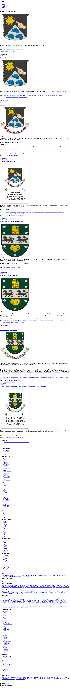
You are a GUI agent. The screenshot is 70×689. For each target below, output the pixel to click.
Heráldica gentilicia (7, 450)
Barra (5, 522)
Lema (65, 152)
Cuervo (67, 585)
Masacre (15, 592)
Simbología (12, 155)
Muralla (50, 601)
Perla (5, 533)
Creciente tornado (27, 575)
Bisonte (28, 585)
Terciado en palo (6, 464)
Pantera (34, 587)
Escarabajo (9, 586)
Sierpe (64, 587)
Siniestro (30, 95)
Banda (5, 521)
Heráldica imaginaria (7, 454)
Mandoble (20, 601)
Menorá (37, 601)
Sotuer (5, 536)
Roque (52, 602)
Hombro (10, 592)
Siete (20, 320)
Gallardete (5, 638)
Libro (52, 600)
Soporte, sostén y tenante (8, 624)
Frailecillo (26, 586)
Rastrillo (11, 603)
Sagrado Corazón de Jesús (21, 606)
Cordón (44, 598)
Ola (7, 576)
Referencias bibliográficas (8, 656)
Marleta (21, 587)
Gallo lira (34, 586)
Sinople (7, 320)
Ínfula (22, 600)
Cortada (35, 95)
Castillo (31, 320)
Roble (56, 580)
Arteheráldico (3, 1)
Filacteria (37, 599)
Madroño (21, 580)
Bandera (5, 635)
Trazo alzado (25, 97)
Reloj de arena (48, 602)
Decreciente (32, 575)
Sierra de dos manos (23, 603)
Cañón (14, 598)
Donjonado (61, 598)
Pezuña (51, 592)
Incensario (24, 600)
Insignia (5, 634)
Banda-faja (5, 565)
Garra (63, 591)
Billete (5, 557)
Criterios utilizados (7, 657)
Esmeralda (39, 575)
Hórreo (6, 600)
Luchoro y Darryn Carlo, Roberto (9, 270)
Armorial (28, 687)
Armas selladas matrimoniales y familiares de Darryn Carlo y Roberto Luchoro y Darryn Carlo (23, 386)
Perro (54, 95)
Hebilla (64, 599)
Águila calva (9, 585)
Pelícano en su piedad (45, 587)
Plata (10, 95)
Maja (42, 601)
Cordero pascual (27, 606)
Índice (25, 687)
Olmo (35, 580)
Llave (10, 601)
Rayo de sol (14, 576)
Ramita (67, 592)
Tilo (63, 580)
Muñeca (37, 95)
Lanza (41, 600)
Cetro (29, 598)
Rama (65, 592)
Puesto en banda (41, 95)
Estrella (45, 320)
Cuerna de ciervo (46, 591)
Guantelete (59, 599)
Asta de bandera (53, 597)
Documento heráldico (20, 215)
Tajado (5, 461)
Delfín (3, 586)
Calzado (5, 474)
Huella (46, 592)
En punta (49, 95)
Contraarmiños (6, 499)
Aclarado (38, 320)
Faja (22, 320)
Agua (3, 575)
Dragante (31, 606)
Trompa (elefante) (12, 593)
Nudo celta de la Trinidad (60, 601)
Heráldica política (6, 451)
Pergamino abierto (32, 599)
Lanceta (48, 600)
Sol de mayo (21, 576)
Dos (18, 320)
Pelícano (40, 587)
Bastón (5, 540)
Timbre (5, 627)
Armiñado (5, 497)
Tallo (7, 593)
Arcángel (5, 606)
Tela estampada (6, 673)
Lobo (62, 320)
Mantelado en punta (20, 95)
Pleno (5, 458)
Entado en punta (6, 479)
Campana (6, 598)
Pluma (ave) (56, 592)
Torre (52, 603)
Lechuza (56, 586)
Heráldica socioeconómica (8, 453)
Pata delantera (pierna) (41, 592)
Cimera (5, 612)
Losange (5, 560)
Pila (4, 534)
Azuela (60, 597)
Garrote (44, 599)
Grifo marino (48, 606)
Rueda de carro (17, 603)
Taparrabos (37, 603)
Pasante (64, 320)
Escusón (5, 527)
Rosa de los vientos (56, 602)
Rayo (11, 576)
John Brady (3, 105)
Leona (59, 586)
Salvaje (61, 587)
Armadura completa (36, 597)
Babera (5, 630)
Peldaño (68, 598)
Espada (8, 599)
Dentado (55, 598)
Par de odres (7, 602)
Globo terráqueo (53, 575)
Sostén (5, 625)
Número (52, 601)
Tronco (17, 593)
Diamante (35, 575)
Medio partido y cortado (7, 470)
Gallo (32, 586)
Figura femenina (16, 586)
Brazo (14, 591)
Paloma (32, 587)
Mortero (39, 601)
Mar (61, 575)
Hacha (62, 599)
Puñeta (45, 602)
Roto (9, 603)
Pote (35, 602)
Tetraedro (49, 603)
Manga (15, 601)
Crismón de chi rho (48, 598)
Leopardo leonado (66, 586)
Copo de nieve (19, 575)
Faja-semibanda (6, 567)
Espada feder (11, 599)
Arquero (49, 597)
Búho (40, 585)
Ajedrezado (6, 555)
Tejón (68, 587)
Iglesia (20, 600)
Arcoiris (5, 575)
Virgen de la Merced (64, 606)
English (5, 445)
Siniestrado (6, 463)
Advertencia (15, 687)
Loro (19, 587)
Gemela (5, 548)
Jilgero (53, 586)
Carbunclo (24, 598)
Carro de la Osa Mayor (13, 575)
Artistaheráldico (3, 3)
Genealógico (6, 650)
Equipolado (6, 558)
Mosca (28, 587)
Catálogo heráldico (7, 643)
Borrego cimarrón (32, 585)
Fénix (40, 606)
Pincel (31, 602)
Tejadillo (40, 603)
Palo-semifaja (6, 569)
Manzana (24, 580)
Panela (40, 580)
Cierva (55, 585)
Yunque (65, 603)
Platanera (49, 580)
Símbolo (28, 603)
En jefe (29, 320)
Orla (5, 531)
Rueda (14, 603)
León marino (55, 606)
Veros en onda (6, 502)
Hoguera (11, 600)
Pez (51, 587)
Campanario (10, 598)
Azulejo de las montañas (17, 585)
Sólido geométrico (45, 603)
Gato (41, 586)
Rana (59, 587)
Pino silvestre (45, 580)
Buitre (38, 585)
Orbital (9, 576)
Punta (5, 535)
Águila (5, 585)
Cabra (45, 585)
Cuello (43, 591)
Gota (49, 575)
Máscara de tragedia (32, 601)
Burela (5, 541)
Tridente (55, 603)
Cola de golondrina (35, 591)
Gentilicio (6, 51)
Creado (9, 51)
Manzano (27, 580)
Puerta (42, 602)
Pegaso (3, 607)
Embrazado (6, 475)
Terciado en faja (6, 465)
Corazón (40, 591)
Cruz (5, 526)
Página (3, 601)
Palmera (37, 580)
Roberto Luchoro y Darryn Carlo (8, 330)
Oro (8, 95)
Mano (32, 95)
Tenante (5, 626)
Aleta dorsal (8, 591)
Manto (5, 621)
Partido (5, 459)
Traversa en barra (6, 544)
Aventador (57, 597)
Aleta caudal (4, 591)
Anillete (5, 556)
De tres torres (35, 320)
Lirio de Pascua (11, 580)
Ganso (37, 586)
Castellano (5, 446)
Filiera (5, 546)
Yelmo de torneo (6, 629)
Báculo (63, 597)
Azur (12, 95)
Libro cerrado (60, 600)
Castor (53, 585)
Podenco (54, 587)
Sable (7, 95)
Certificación (6, 644)
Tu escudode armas (3, 5)
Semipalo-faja (6, 571)
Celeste (5, 513)
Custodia (3, 598)
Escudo (14, 51)
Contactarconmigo (3, 7)
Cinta (31, 598)
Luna (59, 575)
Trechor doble (6, 550)
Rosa (58, 580)
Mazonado (41, 320)
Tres (15, 95)
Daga (52, 598)
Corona (5, 615)
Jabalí (49, 586)
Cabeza (56, 95)
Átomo (8, 575)
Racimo (8, 581)
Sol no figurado (26, 576)
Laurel (3, 580)
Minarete (47, 601)
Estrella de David (20, 599)
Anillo (22, 597)
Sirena (9, 607)
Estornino (12, 586)
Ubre (19, 593)
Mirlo (23, 587)
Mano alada (59, 606)
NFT (5, 665)
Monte (63, 575)
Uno (14, 95)
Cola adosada (25, 591)
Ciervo (58, 585)
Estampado (25, 213)
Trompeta (57, 603)
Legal (19, 687)
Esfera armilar (4, 599)
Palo (5, 532)
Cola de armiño (29, 591)
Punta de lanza (44, 600)
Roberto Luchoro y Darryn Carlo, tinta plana (11, 221)
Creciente (23, 575)
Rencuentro (59, 320)
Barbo (22, 585)
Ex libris (5, 639)
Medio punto (18, 267)
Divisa (5, 616)
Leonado (5, 514)
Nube (5, 576)
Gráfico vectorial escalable (8, 664)
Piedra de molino (16, 602)
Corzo (64, 585)
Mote (5, 622)
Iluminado (13, 97)
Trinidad (11, 607)
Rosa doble (61, 580)
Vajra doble (61, 603)
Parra (42, 580)
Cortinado (5, 473)
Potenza (37, 602)
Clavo (36, 598)
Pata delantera (35, 592)
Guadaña (55, 599)
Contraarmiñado (6, 500)
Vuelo (24, 593)
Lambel (5, 529)
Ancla (20, 597)
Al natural (46, 95)
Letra (50, 600)
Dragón (34, 606)
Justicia (51, 606)
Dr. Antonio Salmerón (10, 687)
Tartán (5, 652)
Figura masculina (22, 586)
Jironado (5, 469)
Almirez (44, 601)
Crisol (38, 598)
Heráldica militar (6, 452)
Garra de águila (4, 592)
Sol (27, 95)
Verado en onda (6, 505)
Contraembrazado (7, 476)
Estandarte (5, 637)
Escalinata (64, 598)
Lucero (57, 575)
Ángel (3, 606)
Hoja (8, 592)
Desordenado (60, 95)
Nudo (55, 601)
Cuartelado (5, 467)
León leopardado (6, 587)
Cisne (60, 585)
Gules (14, 152)
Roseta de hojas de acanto (63, 602)
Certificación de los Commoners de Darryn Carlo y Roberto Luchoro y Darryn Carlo (16, 442)
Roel (5, 561)
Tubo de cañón (17, 598)
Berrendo (25, 585)
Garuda (42, 606)
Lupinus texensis (17, 580)
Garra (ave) (66, 591)
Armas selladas (14, 215)
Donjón (58, 598)
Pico (53, 592)
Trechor (5, 549)
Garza (39, 586)
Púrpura (5, 492)
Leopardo (61, 586)
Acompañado (25, 320)
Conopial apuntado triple (19, 49)
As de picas (17, 597)
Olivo (33, 580)
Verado (5, 504)
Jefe (26, 95)
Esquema (5, 648)
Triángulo (5, 562)
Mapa (5, 651)
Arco (27, 597)
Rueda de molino (27, 602)
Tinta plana (13, 49)
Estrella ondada (46, 575)
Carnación (5, 512)
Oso (29, 587)
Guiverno (37, 606)
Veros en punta (6, 503)
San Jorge (6, 607)
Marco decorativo (6, 645)
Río (16, 576)
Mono (25, 587)
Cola (22, 591)
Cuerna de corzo (51, 591)
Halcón (46, 586)
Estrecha (5, 545)
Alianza (11, 591)
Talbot (66, 587)
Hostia (8, 600)
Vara (5, 551)
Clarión (34, 598)
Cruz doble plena (6, 566)
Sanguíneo (5, 516)
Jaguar (51, 586)
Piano (12, 602)
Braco (52, 95)
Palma (25, 592)
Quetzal (57, 587)
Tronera (21, 598)
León (3, 587)
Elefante (6, 586)
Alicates (9, 597)
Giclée (5, 663)
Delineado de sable (8, 49)
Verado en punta (6, 506)
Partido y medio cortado (7, 471)
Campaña (5, 524)
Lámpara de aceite (36, 600)
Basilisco (9, 606)
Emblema (5, 640)
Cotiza (5, 542)
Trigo (65, 580)
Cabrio (5, 523)
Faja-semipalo (6, 568)
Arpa (40, 597)
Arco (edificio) (30, 597)
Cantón (5, 525)
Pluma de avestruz (61, 592)
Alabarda (3, 597)
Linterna (8, 601)
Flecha (42, 599)
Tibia (9, 593)
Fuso (5, 559)
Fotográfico (6, 662)
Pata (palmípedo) (30, 592)
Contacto (1, 687)
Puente (40, 602)
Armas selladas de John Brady (7, 161)
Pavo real (37, 587)
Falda (40, 599)
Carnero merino (52, 320)
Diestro (24, 95)
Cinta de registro (64, 600)
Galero (5, 617)
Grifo (45, 606)
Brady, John (6, 52)
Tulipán (3, 581)
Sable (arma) (15, 599)
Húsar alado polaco (15, 600)
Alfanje (6, 597)
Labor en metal (6, 670)
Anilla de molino (21, 602)
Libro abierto (55, 600)
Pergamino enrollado (26, 599)
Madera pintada (6, 671)
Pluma (33, 602)
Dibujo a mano (6, 668)
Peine (10, 602)
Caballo (43, 585)
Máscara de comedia (26, 601)
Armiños (5, 496)
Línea (5, 601)
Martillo (17, 601)
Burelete (5, 611)
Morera (30, 580)
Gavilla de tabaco (51, 599)
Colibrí (62, 585)
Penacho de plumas (7, 623)
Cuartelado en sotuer (7, 468)
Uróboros (26, 607)
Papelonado (6, 508)
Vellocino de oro (18, 607)
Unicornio (22, 607)
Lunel (13, 601)
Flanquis (5, 547)
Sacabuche (31, 603)
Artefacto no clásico (44, 597)
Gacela (30, 586)
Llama (13, 587)
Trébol (68, 580)
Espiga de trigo (59, 591)
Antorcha (24, 597)
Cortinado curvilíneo (7, 477)
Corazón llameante (13, 606)
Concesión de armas (7, 642)
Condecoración (6, 614)
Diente (56, 591)
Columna (41, 598)
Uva (5, 581)
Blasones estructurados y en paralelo (9, 646)
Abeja (3, 585)
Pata (27, 592)
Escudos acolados (7, 649)
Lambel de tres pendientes (8, 530)
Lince (10, 587)
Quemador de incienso (30, 600)
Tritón (14, 607)
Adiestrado (5, 462)
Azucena (7, 580)
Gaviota (44, 586)
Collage (5, 667)
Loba (15, 587)
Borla (5, 618)
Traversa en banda (7, 543)
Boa (11, 51)
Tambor (34, 603)
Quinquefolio (53, 580)
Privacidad (22, 687)
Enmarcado (6, 669)
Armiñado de (6, 498)
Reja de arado (13, 597)
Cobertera (19, 591)
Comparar (5, 647)
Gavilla (47, 599)
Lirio (5, 580)
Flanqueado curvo (7, 480)
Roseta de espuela (5, 603)
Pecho (48, 592)
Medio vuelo (19, 592)
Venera (21, 593)
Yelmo (5, 628)
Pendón (5, 636)
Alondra (12, 585)
